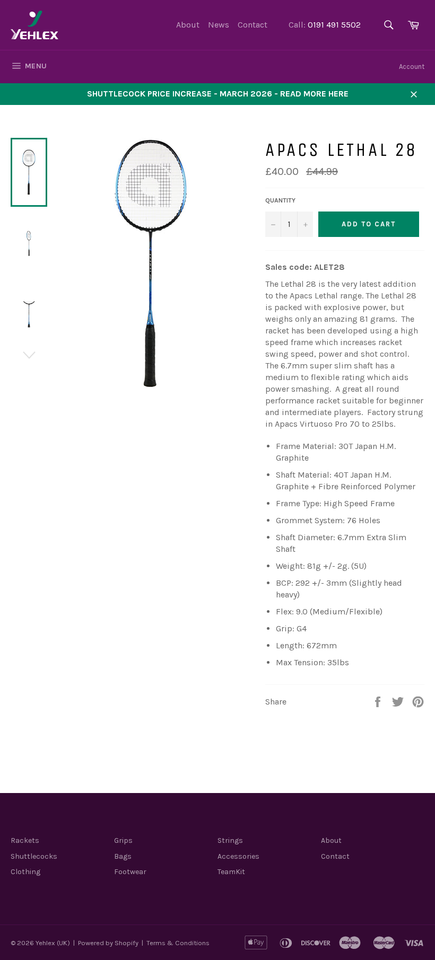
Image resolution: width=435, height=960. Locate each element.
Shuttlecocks (34, 856)
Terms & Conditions (178, 943)
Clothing (25, 871)
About (187, 25)
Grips (123, 840)
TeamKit (231, 871)
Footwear (130, 871)
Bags (123, 856)
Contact (252, 25)
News (218, 25)
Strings (230, 840)
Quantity (280, 200)
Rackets (25, 840)
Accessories (238, 856)
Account (411, 67)
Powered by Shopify (108, 943)
